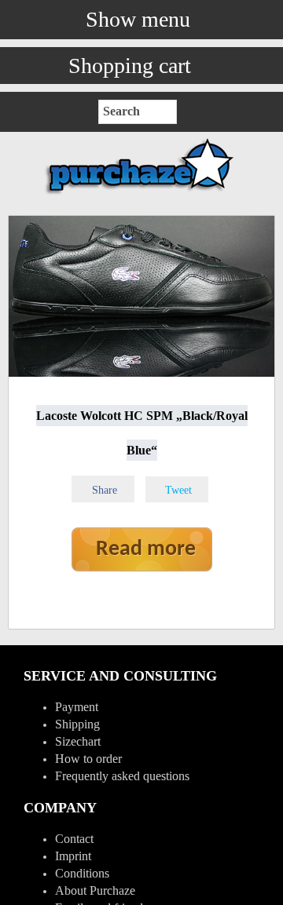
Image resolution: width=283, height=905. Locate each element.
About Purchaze (95, 890)
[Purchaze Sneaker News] (141, 193)
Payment (76, 706)
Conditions (82, 873)
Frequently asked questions (122, 776)
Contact (74, 838)
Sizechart (78, 741)
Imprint (73, 856)
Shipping (77, 724)
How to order (88, 758)
